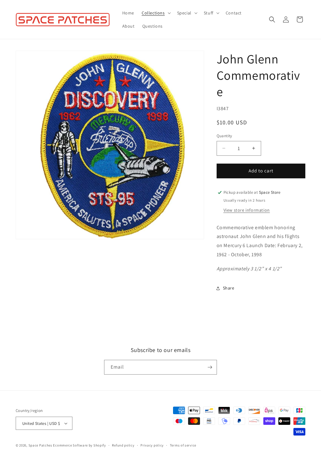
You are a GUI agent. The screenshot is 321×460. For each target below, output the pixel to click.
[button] (155, 12)
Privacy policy (152, 445)
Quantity (224, 135)
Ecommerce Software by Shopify (79, 445)
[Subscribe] (210, 367)
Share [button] (228, 288)
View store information (247, 210)
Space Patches (40, 445)
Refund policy (123, 445)
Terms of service (183, 445)
